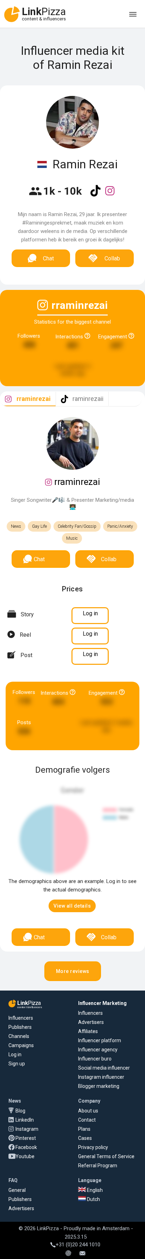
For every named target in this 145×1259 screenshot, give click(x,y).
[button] (72, 906)
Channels (18, 1036)
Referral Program (97, 1165)
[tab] (28, 399)
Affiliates (88, 1031)
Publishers (20, 1027)
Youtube (24, 1156)
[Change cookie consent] (68, 1254)
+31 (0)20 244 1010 (78, 1244)
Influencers (20, 1018)
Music (72, 538)
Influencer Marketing (102, 1003)
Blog (20, 1111)
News (16, 526)
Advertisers (91, 1022)
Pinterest (25, 1138)
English (94, 1190)
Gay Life (39, 526)
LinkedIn (24, 1120)
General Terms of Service (106, 1156)
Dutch (93, 1199)
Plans (84, 1129)
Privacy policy (93, 1147)
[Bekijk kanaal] (96, 195)
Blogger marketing (98, 1086)
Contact (87, 1120)
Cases (85, 1138)
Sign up (16, 1063)
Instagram (26, 1129)
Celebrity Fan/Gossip (77, 526)
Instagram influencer (101, 1077)
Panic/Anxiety (120, 526)
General (17, 1190)
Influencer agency (98, 1049)
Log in (14, 1054)
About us (88, 1111)
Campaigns (21, 1045)
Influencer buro (95, 1059)
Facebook (26, 1147)
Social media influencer (104, 1068)
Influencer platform (99, 1040)
